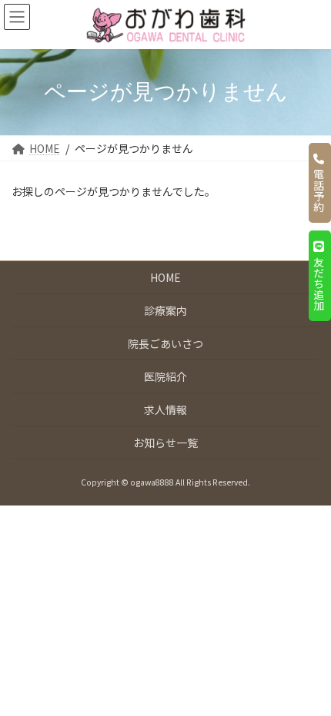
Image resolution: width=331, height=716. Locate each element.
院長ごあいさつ (165, 343)
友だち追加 (318, 281)
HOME (165, 277)
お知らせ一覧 (165, 442)
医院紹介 (165, 376)
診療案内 (165, 310)
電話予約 (318, 188)
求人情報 (165, 409)
